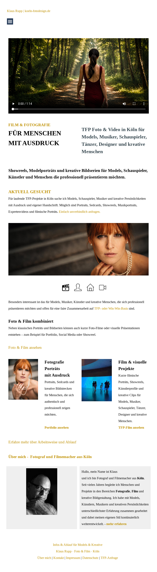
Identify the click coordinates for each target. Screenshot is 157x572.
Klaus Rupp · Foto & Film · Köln (77, 551)
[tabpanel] (41, 135)
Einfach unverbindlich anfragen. (79, 211)
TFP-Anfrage (109, 558)
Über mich (44, 558)
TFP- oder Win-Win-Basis (111, 308)
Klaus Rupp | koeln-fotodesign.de (28, 11)
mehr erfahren (116, 524)
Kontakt (58, 558)
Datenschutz (90, 558)
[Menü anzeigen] (10, 21)
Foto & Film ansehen (25, 347)
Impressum (73, 558)
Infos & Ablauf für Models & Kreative (77, 544)
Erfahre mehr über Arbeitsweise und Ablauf (42, 442)
